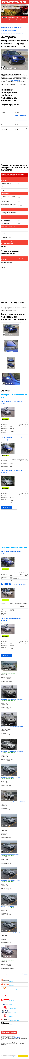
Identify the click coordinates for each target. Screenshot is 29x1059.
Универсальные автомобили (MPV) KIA (7, 778)
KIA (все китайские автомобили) (8, 30)
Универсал (23, 17)
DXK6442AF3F (12, 699)
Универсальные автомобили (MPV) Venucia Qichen (9, 802)
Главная (4, 17)
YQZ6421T (10, 906)
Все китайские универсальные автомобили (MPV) (12, 33)
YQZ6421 (9, 854)
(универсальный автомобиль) (14, 584)
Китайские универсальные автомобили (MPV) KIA (12, 27)
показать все (6, 507)
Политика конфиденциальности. (15, 1037)
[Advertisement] (14, 147)
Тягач (17, 19)
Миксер (18, 21)
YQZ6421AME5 (11, 827)
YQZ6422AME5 (11, 880)
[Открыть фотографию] (14, 59)
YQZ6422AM (10, 932)
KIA (16, 108)
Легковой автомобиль (13, 17)
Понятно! (23, 1055)
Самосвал (11, 19)
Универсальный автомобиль (14, 547)
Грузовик (22, 19)
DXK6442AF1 (12, 726)
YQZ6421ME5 (10, 777)
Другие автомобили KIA (9, 510)
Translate (25, 974)
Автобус (6, 19)
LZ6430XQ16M (12, 751)
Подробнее (5, 419)
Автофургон (11, 21)
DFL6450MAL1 (13, 801)
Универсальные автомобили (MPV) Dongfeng (8, 673)
